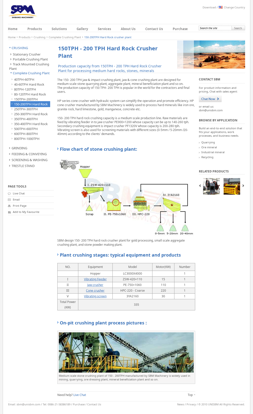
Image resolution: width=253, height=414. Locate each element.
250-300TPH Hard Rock (31, 114)
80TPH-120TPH (25, 89)
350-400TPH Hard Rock (31, 124)
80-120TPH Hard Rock (30, 94)
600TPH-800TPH (26, 134)
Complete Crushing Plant (65, 37)
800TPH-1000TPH (27, 138)
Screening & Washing (29, 160)
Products (34, 29)
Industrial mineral (213, 152)
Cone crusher (95, 290)
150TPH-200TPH (26, 99)
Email (16, 199)
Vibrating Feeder (95, 279)
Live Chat (19, 193)
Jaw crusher (95, 285)
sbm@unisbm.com (211, 110)
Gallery (82, 29)
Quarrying (208, 142)
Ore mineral (209, 147)
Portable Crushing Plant (30, 59)
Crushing (39, 37)
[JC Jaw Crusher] (231, 186)
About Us (128, 29)
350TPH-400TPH (26, 119)
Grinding (19, 148)
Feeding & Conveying (29, 154)
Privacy (191, 404)
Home (13, 29)
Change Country (234, 7)
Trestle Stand (23, 166)
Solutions (59, 29)
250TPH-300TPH (26, 109)
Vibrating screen (95, 296)
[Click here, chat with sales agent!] (210, 99)
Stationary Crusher (27, 54)
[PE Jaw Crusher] (211, 186)
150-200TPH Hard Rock (31, 104)
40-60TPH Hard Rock (29, 84)
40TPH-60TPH (24, 79)
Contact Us (154, 29)
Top (190, 395)
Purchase (180, 29)
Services (104, 29)
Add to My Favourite (26, 212)
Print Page (19, 205)
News (180, 404)
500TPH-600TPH (26, 129)
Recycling (207, 157)
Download (209, 7)
